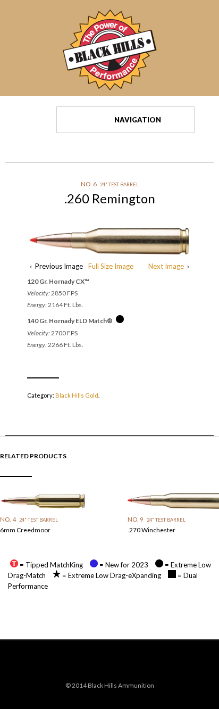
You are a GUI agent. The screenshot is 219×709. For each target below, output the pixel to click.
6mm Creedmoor (25, 530)
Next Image (166, 266)
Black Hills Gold (76, 395)
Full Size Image (110, 266)
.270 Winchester (151, 530)
